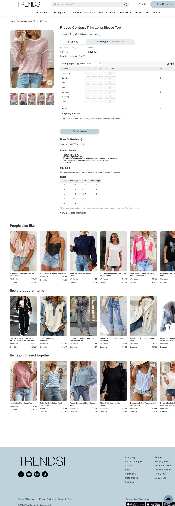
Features (129, 482)
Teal (63, 83)
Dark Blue (65, 78)
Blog (127, 470)
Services (124, 12)
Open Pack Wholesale (83, 12)
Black (64, 101)
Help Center (160, 474)
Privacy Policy (46, 499)
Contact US (160, 478)
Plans (139, 12)
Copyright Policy (66, 499)
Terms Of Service (26, 499)
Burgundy (65, 97)
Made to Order (107, 12)
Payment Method (163, 470)
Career (128, 466)
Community (130, 474)
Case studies (131, 478)
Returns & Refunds (164, 466)
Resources (152, 12)
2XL (113, 69)
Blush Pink (66, 73)
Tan (63, 87)
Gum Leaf (65, 92)
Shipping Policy (162, 462)
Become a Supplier (134, 462)
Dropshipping (59, 12)
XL (107, 69)
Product (40, 12)
